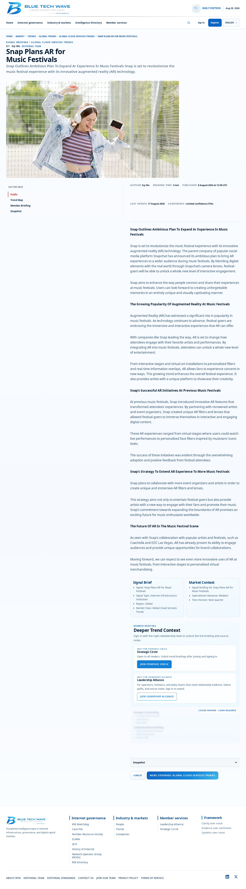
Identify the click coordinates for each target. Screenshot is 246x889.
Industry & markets (59, 22)
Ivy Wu (145, 185)
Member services (116, 22)
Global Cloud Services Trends (77, 36)
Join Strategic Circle (154, 664)
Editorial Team (34, 878)
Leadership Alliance (172, 824)
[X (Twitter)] (236, 877)
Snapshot (139, 762)
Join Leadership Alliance (157, 696)
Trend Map (16, 200)
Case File (77, 829)
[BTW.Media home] (38, 8)
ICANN (76, 839)
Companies (122, 834)
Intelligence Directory (88, 22)
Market (20, 36)
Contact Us (85, 878)
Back (137, 775)
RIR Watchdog (80, 824)
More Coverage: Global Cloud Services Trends (182, 775)
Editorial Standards (61, 878)
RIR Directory (80, 862)
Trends (32, 36)
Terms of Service (152, 878)
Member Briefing (20, 205)
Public (14, 194)
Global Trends (47, 36)
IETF (74, 844)
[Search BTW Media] (189, 23)
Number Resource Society (87, 834)
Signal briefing (17, 42)
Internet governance (30, 22)
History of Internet (83, 849)
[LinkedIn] (227, 877)
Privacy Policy (128, 878)
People (120, 824)
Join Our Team (106, 878)
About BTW (13, 878)
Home (9, 22)
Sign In (201, 22)
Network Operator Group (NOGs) (87, 856)
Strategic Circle (169, 829)
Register (215, 22)
